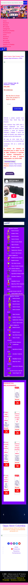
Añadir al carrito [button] (17, 402)
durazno (11, 165)
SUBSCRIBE (17, 108)
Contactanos (7, 32)
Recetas (5, 25)
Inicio (5, 21)
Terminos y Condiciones (17, 580)
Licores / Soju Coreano (14, 56)
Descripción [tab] (9, 173)
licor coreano (17, 165)
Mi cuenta (6, 27)
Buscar (25, 2)
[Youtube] (19, 543)
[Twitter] (17, 543)
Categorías (6, 29)
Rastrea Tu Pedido (8, 30)
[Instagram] (8, 543)
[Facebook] (14, 543)
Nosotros (6, 23)
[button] (4, 514)
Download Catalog (10, 161)
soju (5, 167)
